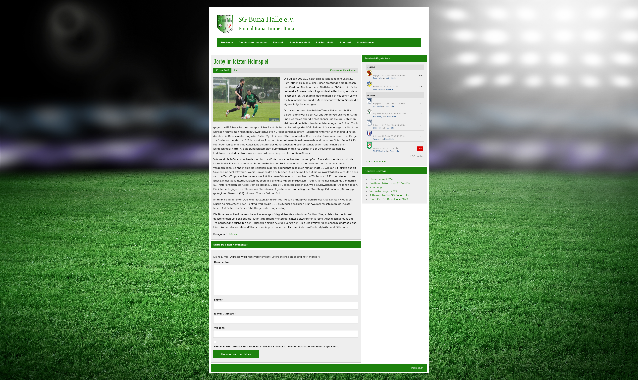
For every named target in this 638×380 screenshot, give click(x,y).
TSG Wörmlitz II (380, 151)
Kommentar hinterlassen (343, 70)
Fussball (278, 42)
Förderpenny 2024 (381, 179)
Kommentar (221, 262)
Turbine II (377, 139)
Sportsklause (365, 42)
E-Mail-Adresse (225, 313)
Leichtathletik (324, 42)
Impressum (417, 367)
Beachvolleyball (300, 42)
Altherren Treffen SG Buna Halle (389, 195)
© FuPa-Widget (417, 156)
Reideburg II (378, 116)
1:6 (421, 86)
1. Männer (232, 234)
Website (219, 327)
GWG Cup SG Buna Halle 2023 (389, 199)
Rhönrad (345, 42)
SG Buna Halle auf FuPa (376, 161)
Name (218, 299)
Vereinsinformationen (253, 42)
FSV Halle (377, 106)
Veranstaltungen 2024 (383, 191)
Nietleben (390, 89)
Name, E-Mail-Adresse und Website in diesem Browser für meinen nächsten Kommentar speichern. (276, 346)
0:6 (421, 75)
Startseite (226, 42)
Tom (236, 70)
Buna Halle (377, 78)
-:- (421, 103)
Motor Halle (391, 78)
